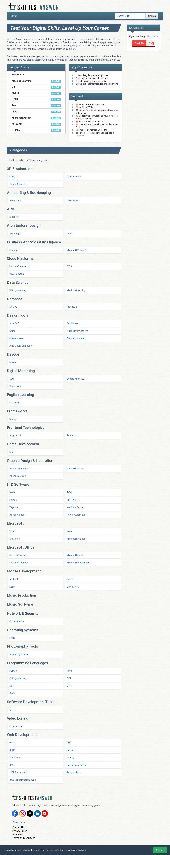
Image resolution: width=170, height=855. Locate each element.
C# (11, 685)
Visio (69, 531)
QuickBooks (73, 200)
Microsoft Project (76, 538)
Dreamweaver (16, 338)
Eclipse (13, 500)
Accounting (15, 200)
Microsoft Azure (18, 266)
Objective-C (73, 586)
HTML (12, 742)
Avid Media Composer (21, 345)
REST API (14, 217)
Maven (13, 362)
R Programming (17, 290)
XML (11, 765)
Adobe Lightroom (18, 654)
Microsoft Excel (75, 555)
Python (13, 671)
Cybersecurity (16, 621)
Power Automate (76, 514)
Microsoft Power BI (77, 250)
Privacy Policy (19, 831)
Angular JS (15, 435)
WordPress (15, 757)
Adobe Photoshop (18, 468)
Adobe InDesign (17, 476)
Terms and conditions (23, 838)
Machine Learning (76, 290)
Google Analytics (75, 378)
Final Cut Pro (16, 726)
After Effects (74, 176)
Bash (12, 492)
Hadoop (13, 250)
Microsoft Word (17, 555)
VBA (11, 531)
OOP (69, 678)
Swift (69, 579)
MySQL (13, 306)
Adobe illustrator (75, 468)
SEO (11, 378)
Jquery (70, 757)
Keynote (13, 507)
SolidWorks (72, 323)
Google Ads (15, 386)
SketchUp (14, 233)
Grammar (14, 402)
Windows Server (75, 507)
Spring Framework (76, 765)
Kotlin (12, 586)
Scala (12, 693)
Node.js (13, 419)
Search (152, 16)
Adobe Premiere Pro (77, 331)
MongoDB (72, 306)
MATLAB (71, 500)
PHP (69, 742)
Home (13, 15)
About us (17, 834)
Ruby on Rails (74, 772)
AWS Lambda (16, 274)
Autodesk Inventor (76, 338)
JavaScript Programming (22, 780)
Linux (12, 638)
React (70, 435)
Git (10, 709)
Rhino (12, 331)
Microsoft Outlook (18, 562)
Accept (159, 850)
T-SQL (70, 492)
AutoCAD (14, 323)
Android (13, 579)
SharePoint (15, 538)
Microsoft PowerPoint (78, 562)
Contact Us (18, 827)
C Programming (17, 678)
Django (70, 750)
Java (69, 671)
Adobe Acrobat (17, 514)
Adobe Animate (17, 184)
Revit (69, 233)
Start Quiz (56, 81)
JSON (12, 750)
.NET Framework (18, 772)
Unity (12, 452)
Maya (12, 176)
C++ (69, 685)
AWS (69, 266)
